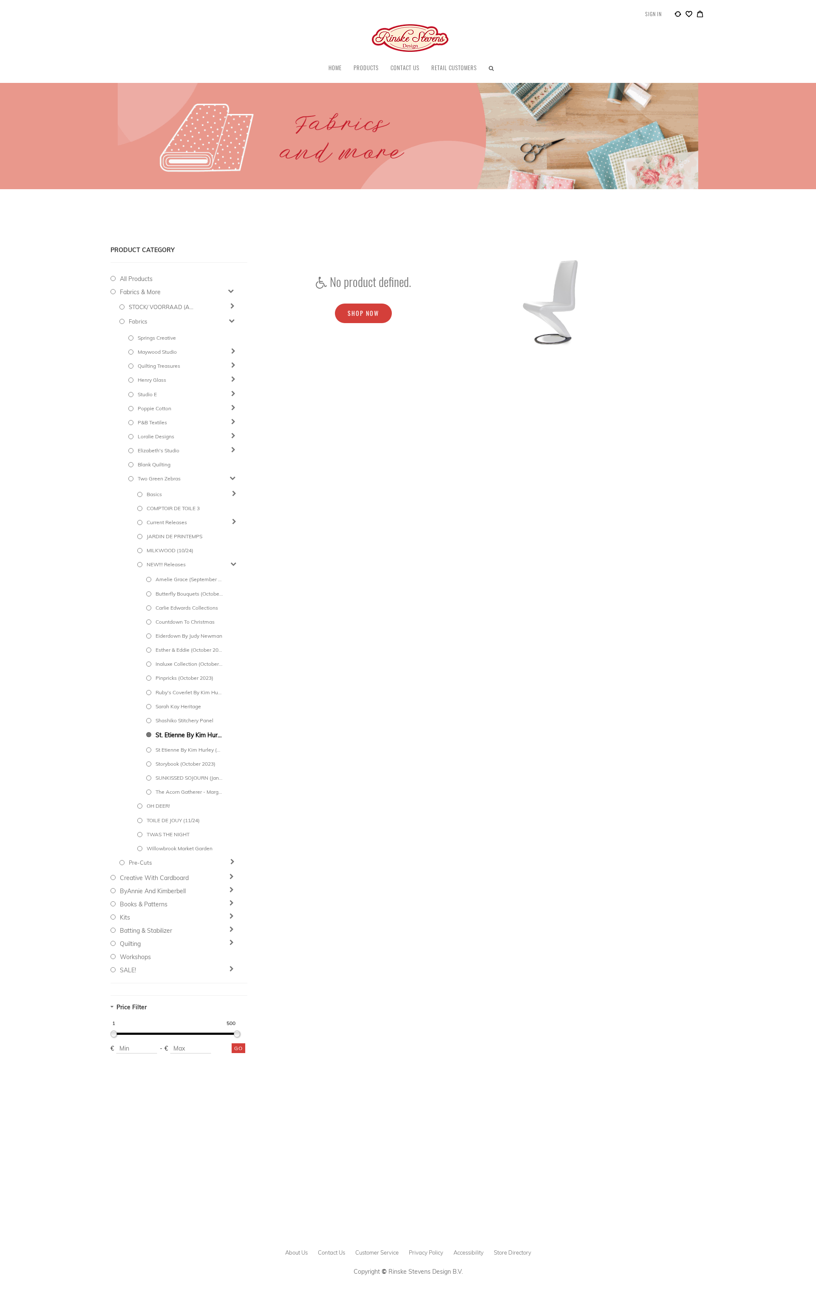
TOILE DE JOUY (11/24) (173, 820)
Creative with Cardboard (154, 878)
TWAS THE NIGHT (168, 834)
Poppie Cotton (154, 408)
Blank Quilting (154, 464)
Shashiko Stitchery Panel (184, 720)
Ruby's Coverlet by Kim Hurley (189, 692)
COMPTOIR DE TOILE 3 (173, 508)
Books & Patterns (143, 904)
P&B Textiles (152, 422)
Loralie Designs (156, 436)
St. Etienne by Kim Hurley (189, 735)
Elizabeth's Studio (158, 450)
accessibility (468, 1252)
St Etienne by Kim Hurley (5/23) (189, 750)
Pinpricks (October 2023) (184, 678)
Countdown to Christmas (185, 622)
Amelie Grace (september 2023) (189, 579)
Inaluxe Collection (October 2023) (189, 664)
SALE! (128, 970)
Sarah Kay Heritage (178, 706)
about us (296, 1252)
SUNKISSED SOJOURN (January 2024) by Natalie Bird (189, 778)
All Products (136, 279)
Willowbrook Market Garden (179, 848)
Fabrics (138, 321)
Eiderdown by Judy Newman (189, 636)
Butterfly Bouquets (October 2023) (189, 594)
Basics (154, 494)
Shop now (363, 313)
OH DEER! (158, 806)
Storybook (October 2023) (185, 764)
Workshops (135, 957)
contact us (331, 1252)
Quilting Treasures (159, 366)
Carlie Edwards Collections (187, 608)
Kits (125, 917)
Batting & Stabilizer (146, 930)
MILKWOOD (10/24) (170, 550)
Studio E (147, 394)
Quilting (130, 944)
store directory (512, 1252)
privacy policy (426, 1252)
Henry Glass (152, 380)
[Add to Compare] (677, 15)
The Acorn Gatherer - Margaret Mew (189, 792)
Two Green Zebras (159, 478)
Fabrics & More (140, 292)
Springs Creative (157, 338)
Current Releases (167, 522)
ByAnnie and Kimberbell (153, 891)
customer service (377, 1252)
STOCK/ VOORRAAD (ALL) (162, 307)
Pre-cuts (140, 862)
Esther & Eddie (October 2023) (189, 650)
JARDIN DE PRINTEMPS (174, 536)
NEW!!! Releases (166, 564)
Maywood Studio (157, 352)
